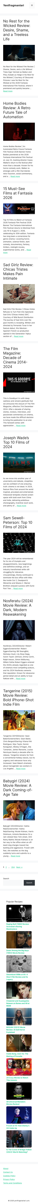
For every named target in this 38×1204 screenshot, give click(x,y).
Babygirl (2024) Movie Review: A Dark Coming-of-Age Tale (17, 788)
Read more (7, 91)
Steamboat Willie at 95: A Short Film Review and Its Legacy (17, 976)
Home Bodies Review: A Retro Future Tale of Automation (16, 110)
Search (6, 878)
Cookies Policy (9, 1176)
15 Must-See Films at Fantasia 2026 (18, 193)
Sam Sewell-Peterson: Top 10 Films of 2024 (17, 522)
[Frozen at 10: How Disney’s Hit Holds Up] (19, 1115)
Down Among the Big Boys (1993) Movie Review (17, 951)
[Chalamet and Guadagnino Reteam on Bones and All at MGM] (19, 990)
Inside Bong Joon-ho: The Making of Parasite (17, 1055)
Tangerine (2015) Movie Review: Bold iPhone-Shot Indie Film (18, 698)
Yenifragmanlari (13, 5)
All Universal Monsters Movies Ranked (15, 1103)
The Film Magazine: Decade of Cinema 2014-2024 (15, 357)
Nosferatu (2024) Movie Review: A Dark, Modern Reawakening (18, 607)
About (5, 1168)
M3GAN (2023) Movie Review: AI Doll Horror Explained (15, 1029)
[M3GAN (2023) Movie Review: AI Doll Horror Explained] (19, 1016)
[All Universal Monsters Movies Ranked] (19, 1091)
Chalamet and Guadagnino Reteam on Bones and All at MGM (17, 1003)
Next (19, 867)
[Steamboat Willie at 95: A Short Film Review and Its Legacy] (19, 963)
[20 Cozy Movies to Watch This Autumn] (19, 1067)
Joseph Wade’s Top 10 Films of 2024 (16, 442)
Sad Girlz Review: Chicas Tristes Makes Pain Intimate (18, 271)
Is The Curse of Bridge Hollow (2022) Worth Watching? (19, 1151)
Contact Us (8, 1172)
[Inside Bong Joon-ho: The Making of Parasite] (19, 1043)
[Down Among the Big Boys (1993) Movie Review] (19, 939)
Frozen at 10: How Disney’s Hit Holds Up (17, 1127)
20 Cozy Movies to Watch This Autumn (17, 1079)
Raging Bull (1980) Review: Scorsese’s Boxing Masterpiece (17, 926)
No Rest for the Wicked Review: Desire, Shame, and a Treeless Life (16, 30)
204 (13, 867)
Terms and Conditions (12, 1183)
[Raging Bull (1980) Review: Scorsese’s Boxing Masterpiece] (19, 913)
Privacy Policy (9, 1179)
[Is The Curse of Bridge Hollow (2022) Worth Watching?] (19, 1139)
